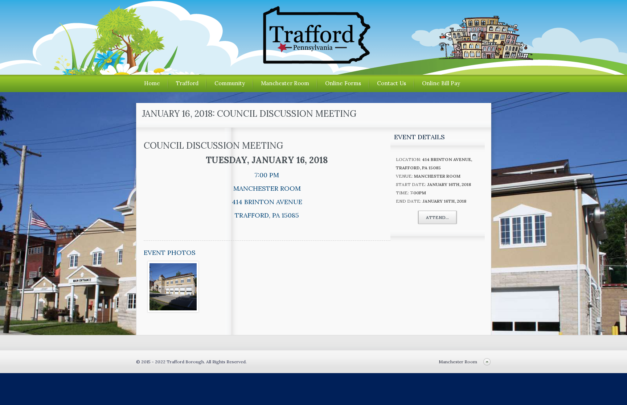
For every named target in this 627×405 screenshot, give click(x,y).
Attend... (437, 217)
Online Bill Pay (441, 83)
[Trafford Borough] (313, 61)
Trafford (187, 83)
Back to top (487, 362)
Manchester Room (285, 83)
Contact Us (391, 83)
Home (152, 83)
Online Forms (343, 83)
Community (229, 83)
